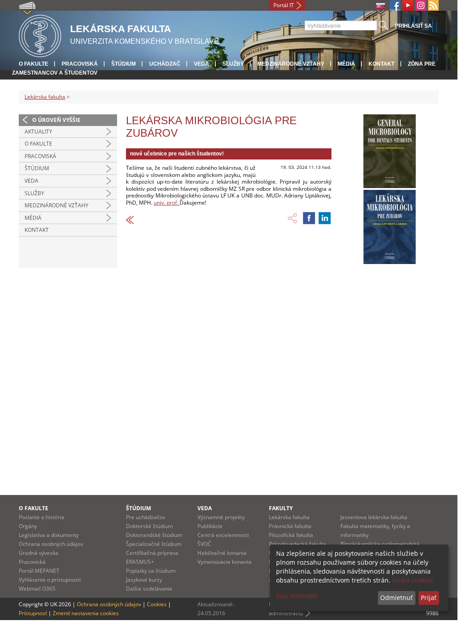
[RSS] (433, 5)
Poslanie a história (41, 517)
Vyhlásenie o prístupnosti (50, 579)
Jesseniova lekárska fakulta (373, 517)
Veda (201, 64)
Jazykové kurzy (144, 579)
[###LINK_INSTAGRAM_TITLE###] (420, 5)
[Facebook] (395, 5)
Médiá (346, 64)
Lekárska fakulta (45, 97)
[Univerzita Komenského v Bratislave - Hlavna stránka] (40, 34)
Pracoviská (80, 64)
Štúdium (123, 64)
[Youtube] (407, 5)
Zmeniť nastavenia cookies (86, 613)
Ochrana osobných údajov (51, 544)
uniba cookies (412, 580)
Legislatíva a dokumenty (49, 535)
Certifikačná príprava (152, 553)
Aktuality (38, 131)
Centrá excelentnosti (223, 535)
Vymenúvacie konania (224, 562)
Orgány (28, 526)
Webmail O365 (37, 588)
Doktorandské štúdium (154, 535)
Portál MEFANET (39, 571)
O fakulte (33, 64)
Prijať (428, 597)
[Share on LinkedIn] (324, 218)
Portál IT (283, 5)
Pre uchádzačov (145, 517)
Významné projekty (221, 517)
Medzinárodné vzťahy (290, 64)
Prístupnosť (33, 613)
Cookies (157, 604)
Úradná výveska (39, 553)
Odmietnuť (396, 597)
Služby (233, 64)
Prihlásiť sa (413, 26)
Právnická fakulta (290, 526)
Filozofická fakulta (291, 535)
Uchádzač (164, 64)
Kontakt (381, 64)
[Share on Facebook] (309, 218)
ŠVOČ (204, 544)
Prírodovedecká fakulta (297, 544)
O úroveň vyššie (56, 120)
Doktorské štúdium (149, 526)
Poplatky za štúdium (151, 571)
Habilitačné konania (222, 553)
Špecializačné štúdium (153, 544)
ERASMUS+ (140, 562)
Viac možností (296, 595)
